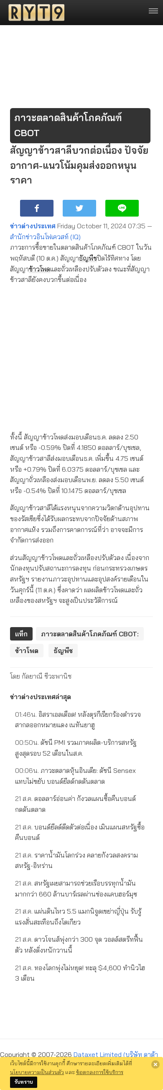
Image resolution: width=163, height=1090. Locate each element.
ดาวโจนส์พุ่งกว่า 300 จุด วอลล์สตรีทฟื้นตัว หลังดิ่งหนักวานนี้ (79, 944)
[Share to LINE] (122, 208)
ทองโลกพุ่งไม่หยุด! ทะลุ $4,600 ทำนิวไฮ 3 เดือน (80, 973)
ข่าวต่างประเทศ (33, 226)
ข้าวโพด (39, 269)
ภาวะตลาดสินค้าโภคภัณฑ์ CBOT (68, 125)
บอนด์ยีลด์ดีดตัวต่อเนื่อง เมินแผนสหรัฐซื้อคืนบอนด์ (80, 832)
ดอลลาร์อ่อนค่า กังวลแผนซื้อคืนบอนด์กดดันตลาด (75, 804)
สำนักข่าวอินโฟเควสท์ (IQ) (45, 236)
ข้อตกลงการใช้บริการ (99, 1072)
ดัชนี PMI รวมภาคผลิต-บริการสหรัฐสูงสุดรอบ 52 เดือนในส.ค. (76, 747)
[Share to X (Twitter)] (79, 208)
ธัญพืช (88, 258)
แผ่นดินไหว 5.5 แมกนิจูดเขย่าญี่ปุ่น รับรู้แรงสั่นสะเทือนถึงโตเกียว (78, 916)
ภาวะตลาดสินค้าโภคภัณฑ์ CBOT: (90, 634)
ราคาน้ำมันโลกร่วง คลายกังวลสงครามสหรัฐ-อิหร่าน (76, 860)
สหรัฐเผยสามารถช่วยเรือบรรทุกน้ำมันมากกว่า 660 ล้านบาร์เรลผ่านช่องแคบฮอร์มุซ (76, 888)
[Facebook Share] (36, 208)
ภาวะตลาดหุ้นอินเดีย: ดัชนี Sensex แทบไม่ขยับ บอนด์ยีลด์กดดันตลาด (75, 775)
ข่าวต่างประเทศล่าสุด (40, 696)
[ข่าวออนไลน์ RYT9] (34, 12)
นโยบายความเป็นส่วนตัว (37, 1072)
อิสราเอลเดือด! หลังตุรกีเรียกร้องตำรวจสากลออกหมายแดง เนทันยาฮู (78, 719)
